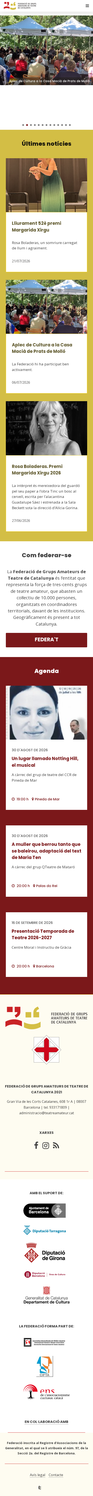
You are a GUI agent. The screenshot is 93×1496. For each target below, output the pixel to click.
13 (70, 125)
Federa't (46, 639)
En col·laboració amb (46, 1421)
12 (66, 125)
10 (58, 125)
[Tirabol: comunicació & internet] (46, 1488)
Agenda (46, 671)
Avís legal (37, 1475)
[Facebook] (36, 1146)
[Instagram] (45, 1146)
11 (62, 125)
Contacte (56, 1475)
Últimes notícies (46, 144)
